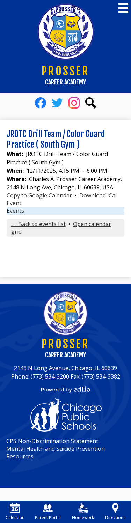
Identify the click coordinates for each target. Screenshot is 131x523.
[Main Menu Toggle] (123, 7)
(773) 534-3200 (51, 376)
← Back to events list (38, 224)
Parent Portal (48, 518)
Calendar (15, 518)
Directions (115, 518)
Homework (83, 518)
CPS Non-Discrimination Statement (52, 441)
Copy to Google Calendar (39, 195)
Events (15, 211)
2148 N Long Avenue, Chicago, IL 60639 (65, 368)
